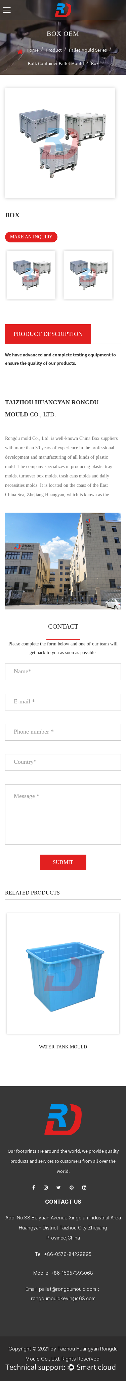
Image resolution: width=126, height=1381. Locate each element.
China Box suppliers (98, 438)
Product (54, 50)
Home (33, 50)
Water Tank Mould (63, 1046)
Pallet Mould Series (88, 50)
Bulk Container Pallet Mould (56, 63)
